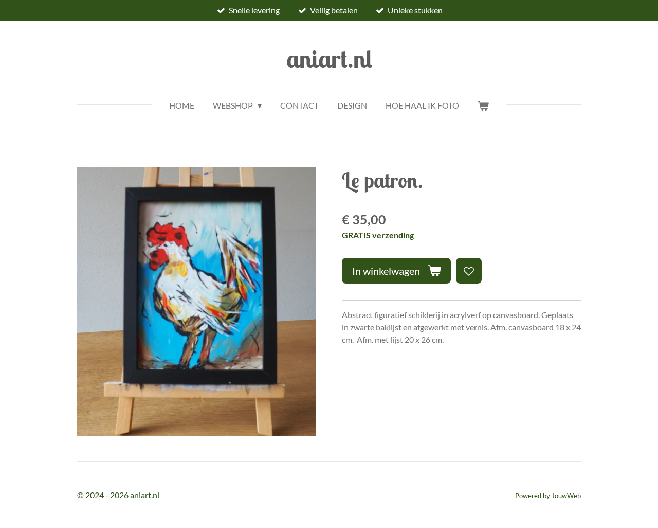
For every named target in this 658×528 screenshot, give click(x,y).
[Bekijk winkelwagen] (483, 105)
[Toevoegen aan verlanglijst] (469, 271)
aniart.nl (329, 58)
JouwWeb (566, 495)
